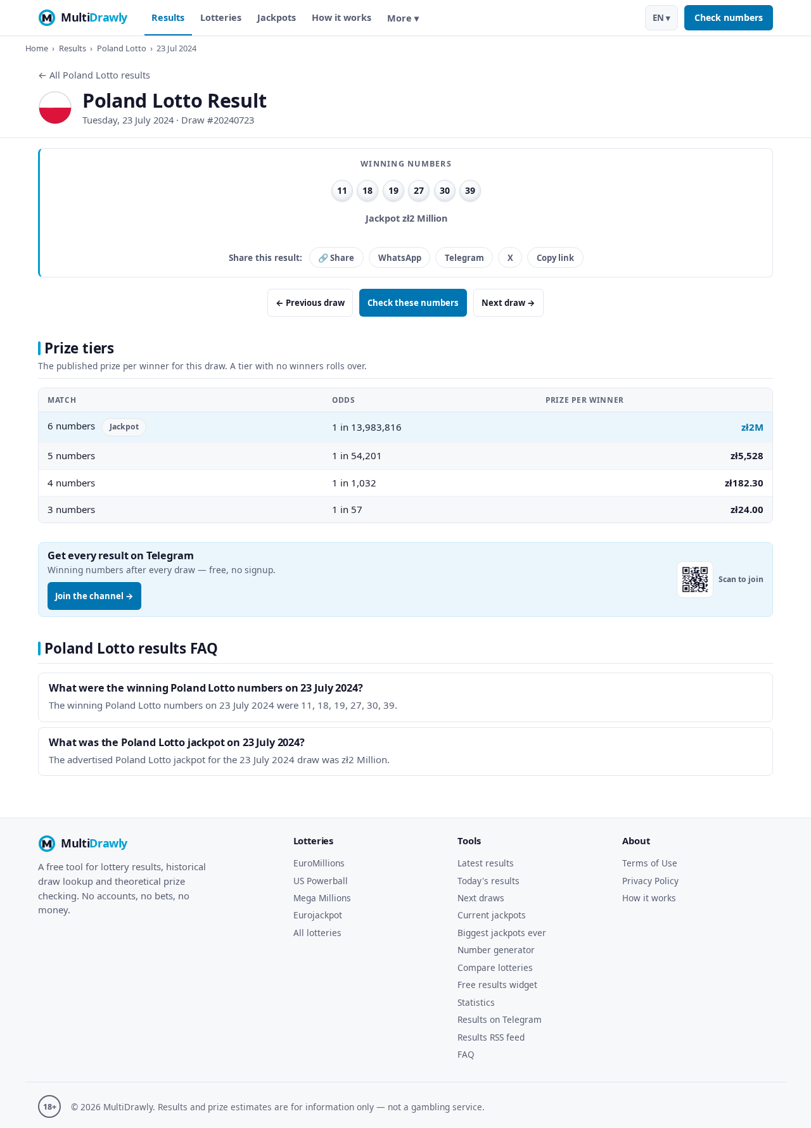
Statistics (476, 1002)
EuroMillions (319, 863)
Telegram (464, 257)
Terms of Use (649, 863)
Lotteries (220, 17)
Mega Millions (322, 898)
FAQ (466, 1054)
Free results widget (497, 985)
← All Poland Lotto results (94, 75)
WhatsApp (399, 257)
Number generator (496, 950)
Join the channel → (94, 596)
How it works (341, 17)
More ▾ (403, 18)
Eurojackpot (317, 915)
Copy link (555, 257)
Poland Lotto (121, 48)
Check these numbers (413, 302)
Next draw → (508, 302)
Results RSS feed (491, 1037)
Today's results (488, 881)
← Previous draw (310, 302)
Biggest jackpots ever (501, 933)
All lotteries (317, 933)
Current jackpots (491, 915)
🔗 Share (336, 257)
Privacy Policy (650, 881)
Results (167, 17)
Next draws (480, 898)
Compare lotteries (495, 967)
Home (36, 48)
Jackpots (276, 17)
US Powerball (320, 881)
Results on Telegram (499, 1019)
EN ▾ (661, 17)
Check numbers (728, 17)
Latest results (485, 863)
